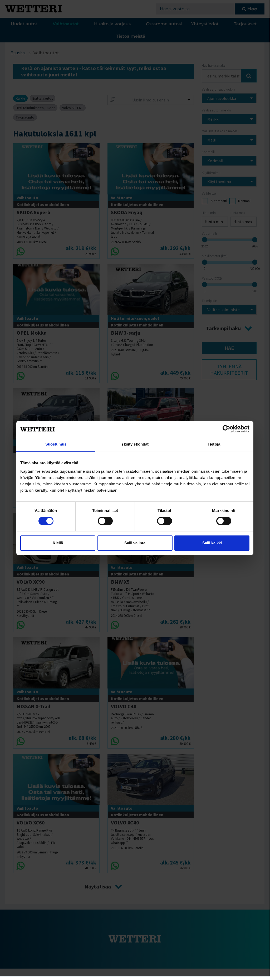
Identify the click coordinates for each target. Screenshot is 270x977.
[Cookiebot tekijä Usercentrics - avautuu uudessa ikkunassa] (226, 429)
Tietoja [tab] (214, 444)
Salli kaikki (212, 543)
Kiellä (58, 543)
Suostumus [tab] (56, 444)
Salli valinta (134, 543)
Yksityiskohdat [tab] (135, 444)
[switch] (105, 521)
